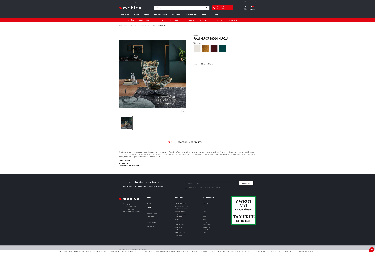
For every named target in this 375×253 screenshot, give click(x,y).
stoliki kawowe (207, 224)
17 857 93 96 (220, 6)
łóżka (204, 214)
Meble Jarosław (179, 219)
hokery (205, 222)
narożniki (205, 203)
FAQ (148, 219)
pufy (204, 211)
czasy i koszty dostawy (181, 214)
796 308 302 (144, 20)
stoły (204, 216)
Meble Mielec (178, 227)
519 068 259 (203, 20)
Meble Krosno (178, 230)
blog (204, 201)
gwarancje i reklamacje (181, 206)
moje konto (150, 211)
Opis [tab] (170, 142)
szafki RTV (206, 230)
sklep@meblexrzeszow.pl (249, 1)
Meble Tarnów (179, 216)
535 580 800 (173, 20)
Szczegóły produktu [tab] (190, 142)
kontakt (149, 203)
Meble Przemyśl (179, 224)
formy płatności (151, 216)
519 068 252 (220, 9)
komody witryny (207, 227)
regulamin (178, 201)
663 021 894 (232, 20)
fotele (204, 208)
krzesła (205, 219)
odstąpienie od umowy (181, 208)
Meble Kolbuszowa (180, 232)
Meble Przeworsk (180, 222)
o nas (148, 201)
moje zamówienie (152, 213)
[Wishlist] (251, 7)
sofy (204, 206)
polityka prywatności (181, 203)
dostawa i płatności (180, 211)
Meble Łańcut (179, 235)
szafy (204, 232)
